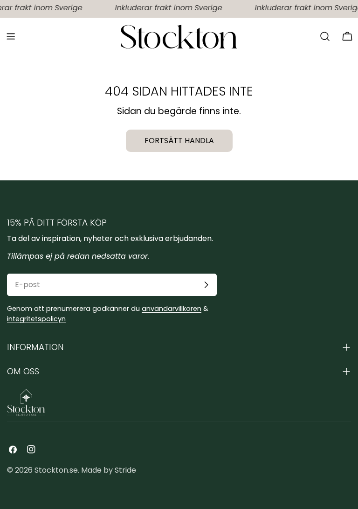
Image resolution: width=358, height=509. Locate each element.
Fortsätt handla (179, 140)
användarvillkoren (171, 308)
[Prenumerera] (206, 285)
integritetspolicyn (36, 318)
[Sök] (325, 36)
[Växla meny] (10, 36)
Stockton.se (56, 470)
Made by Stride (108, 470)
